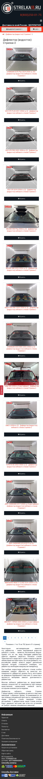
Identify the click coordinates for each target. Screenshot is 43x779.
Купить (22, 81)
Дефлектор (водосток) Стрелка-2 (18, 34)
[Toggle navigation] (41, 20)
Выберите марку (14, 29)
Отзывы (5, 724)
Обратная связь (7, 751)
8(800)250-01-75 (31, 15)
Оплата (4, 721)
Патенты (5, 727)
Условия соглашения (9, 741)
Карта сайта (6, 754)
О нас (4, 733)
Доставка (5, 736)
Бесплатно (6, 730)
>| (5, 641)
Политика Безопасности (11, 739)
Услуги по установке (9, 748)
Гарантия (5, 718)
